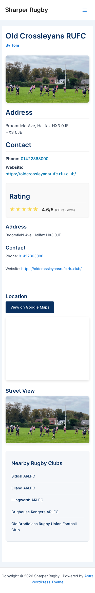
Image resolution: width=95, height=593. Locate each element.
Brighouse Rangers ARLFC (35, 512)
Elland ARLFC (23, 488)
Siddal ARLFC (23, 476)
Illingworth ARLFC (27, 500)
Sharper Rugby (26, 9)
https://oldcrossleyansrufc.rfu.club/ (41, 173)
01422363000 (34, 158)
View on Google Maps (29, 307)
